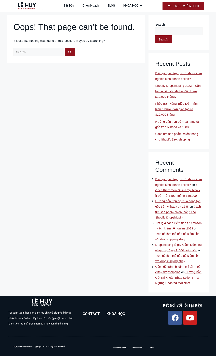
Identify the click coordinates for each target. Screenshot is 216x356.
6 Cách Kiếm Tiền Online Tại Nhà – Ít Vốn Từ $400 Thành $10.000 (177, 190)
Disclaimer (137, 348)
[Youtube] (190, 318)
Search (160, 24)
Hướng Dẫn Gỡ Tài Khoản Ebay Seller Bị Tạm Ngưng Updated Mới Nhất (178, 277)
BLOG (111, 5)
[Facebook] (175, 318)
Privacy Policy (119, 348)
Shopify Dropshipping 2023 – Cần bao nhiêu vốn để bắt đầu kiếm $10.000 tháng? (178, 91)
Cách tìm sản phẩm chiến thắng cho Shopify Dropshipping (178, 212)
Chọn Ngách (91, 5)
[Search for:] (39, 52)
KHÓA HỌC (130, 5)
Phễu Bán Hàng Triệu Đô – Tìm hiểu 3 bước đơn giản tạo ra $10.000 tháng (176, 109)
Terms (151, 348)
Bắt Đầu (68, 5)
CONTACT (91, 314)
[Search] (70, 52)
